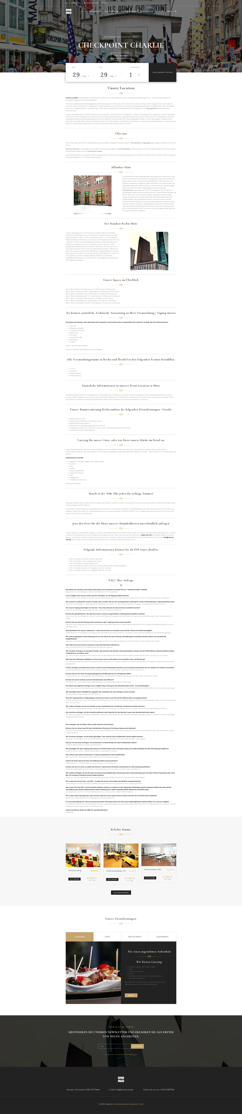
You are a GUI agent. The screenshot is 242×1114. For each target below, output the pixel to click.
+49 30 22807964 (74, 3)
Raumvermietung (72, 149)
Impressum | (133, 1104)
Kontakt (160, 11)
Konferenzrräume (129, 11)
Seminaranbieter (124, 149)
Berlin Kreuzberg (75, 871)
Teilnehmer (135, 67)
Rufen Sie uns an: (151, 1090)
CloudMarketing (120, 1104)
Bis (101, 67)
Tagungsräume (111, 11)
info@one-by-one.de (124, 1090)
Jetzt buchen (74, 879)
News (169, 11)
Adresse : (70, 1090)
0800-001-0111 (146, 535)
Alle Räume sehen (121, 892)
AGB (141, 1104)
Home (83, 11)
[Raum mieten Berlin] (68, 11)
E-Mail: (112, 1090)
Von (73, 67)
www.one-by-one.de (94, 151)
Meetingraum (147, 11)
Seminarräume (95, 11)
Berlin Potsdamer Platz (153, 869)
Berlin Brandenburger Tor (116, 871)
